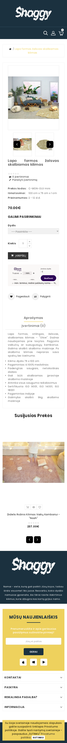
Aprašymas (33, 318)
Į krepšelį (20, 255)
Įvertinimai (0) (34, 326)
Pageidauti (23, 296)
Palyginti (45, 296)
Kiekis (12, 243)
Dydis (12, 225)
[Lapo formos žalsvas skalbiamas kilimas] (33, 97)
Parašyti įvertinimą (24, 180)
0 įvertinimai (20, 176)
